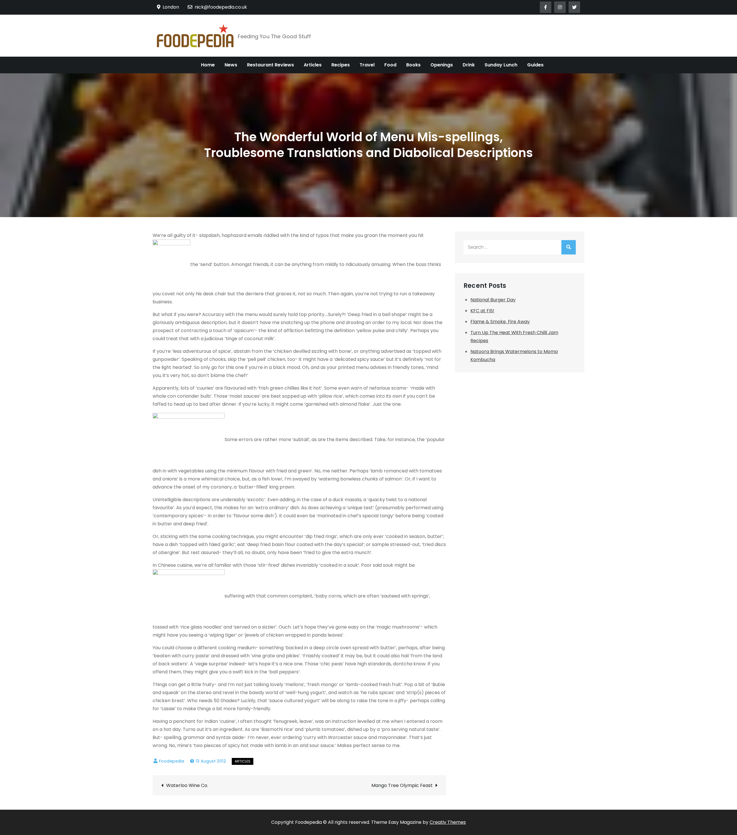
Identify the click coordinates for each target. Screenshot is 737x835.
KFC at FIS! (482, 310)
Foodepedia (171, 761)
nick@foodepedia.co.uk (221, 7)
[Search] (568, 247)
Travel (367, 65)
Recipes (340, 65)
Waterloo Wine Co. (187, 785)
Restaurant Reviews (270, 65)
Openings (441, 65)
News (231, 65)
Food (390, 65)
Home (208, 65)
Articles (313, 65)
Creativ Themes (448, 822)
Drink (469, 65)
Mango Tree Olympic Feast (402, 785)
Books (413, 65)
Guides (535, 65)
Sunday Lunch (501, 65)
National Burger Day (493, 299)
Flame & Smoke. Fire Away (500, 321)
